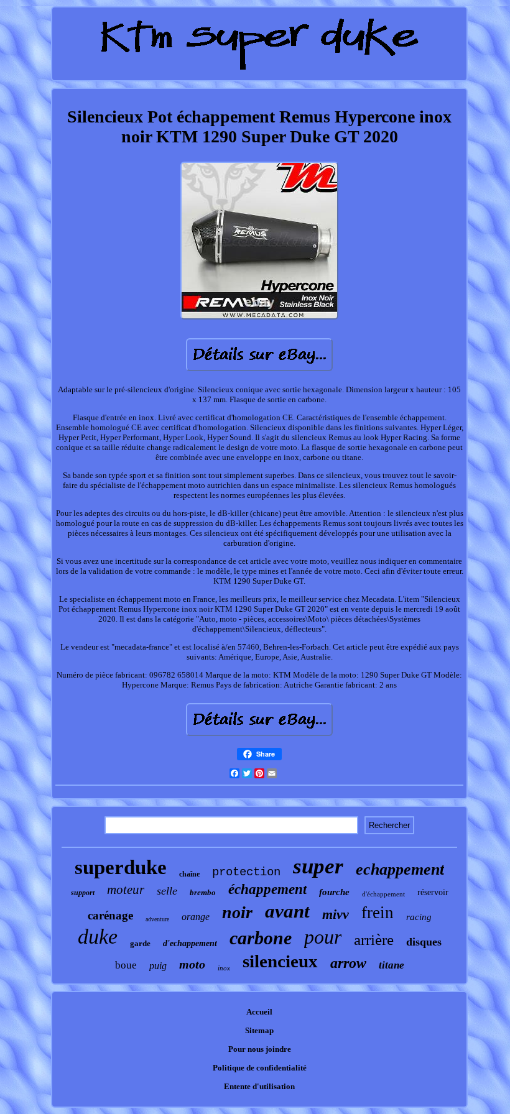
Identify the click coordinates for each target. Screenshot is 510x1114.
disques (424, 942)
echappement (400, 869)
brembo (203, 892)
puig (158, 965)
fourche (334, 892)
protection (246, 872)
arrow (348, 963)
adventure (157, 919)
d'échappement (383, 894)
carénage (110, 915)
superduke (121, 867)
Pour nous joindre (259, 1049)
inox (224, 968)
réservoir (432, 892)
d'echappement (190, 943)
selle (167, 891)
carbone (261, 938)
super (318, 866)
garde (140, 943)
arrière (374, 939)
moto (192, 964)
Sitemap (259, 1030)
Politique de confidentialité (260, 1067)
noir (237, 912)
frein (377, 912)
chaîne (189, 874)
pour (322, 937)
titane (391, 965)
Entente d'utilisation (259, 1086)
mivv (335, 914)
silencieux (280, 961)
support (83, 892)
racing (419, 917)
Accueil (259, 1011)
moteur (125, 889)
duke (98, 936)
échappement (267, 889)
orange (196, 916)
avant (287, 911)
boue (126, 965)
